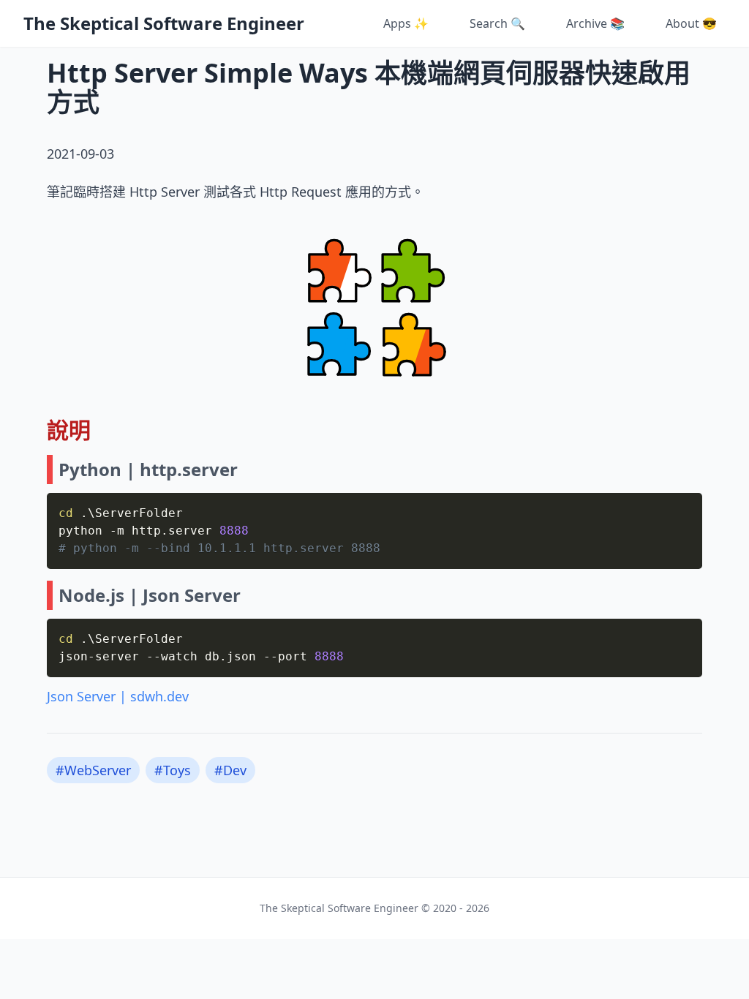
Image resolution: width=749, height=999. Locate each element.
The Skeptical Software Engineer (163, 23)
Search (497, 23)
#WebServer (93, 770)
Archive (595, 23)
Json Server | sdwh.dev (118, 696)
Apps (406, 23)
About (691, 23)
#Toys (172, 770)
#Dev (230, 770)
